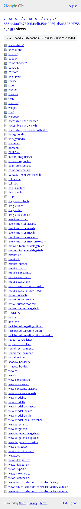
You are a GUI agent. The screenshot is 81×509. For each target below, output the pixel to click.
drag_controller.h (18, 201)
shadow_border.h (18, 366)
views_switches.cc (19, 473)
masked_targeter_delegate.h (25, 250)
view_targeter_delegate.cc (24, 433)
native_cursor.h (17, 295)
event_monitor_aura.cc (22, 223)
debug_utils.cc (16, 188)
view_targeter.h (17, 429)
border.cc (14, 143)
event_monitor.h (18, 219)
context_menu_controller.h (24, 174)
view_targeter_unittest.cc (23, 442)
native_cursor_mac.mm (22, 304)
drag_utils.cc (15, 206)
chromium (12, 18)
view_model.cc (17, 397)
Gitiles (22, 503)
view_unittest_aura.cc (21, 451)
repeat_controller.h (19, 344)
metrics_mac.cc (17, 268)
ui (11, 29)
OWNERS (14, 313)
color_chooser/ (17, 63)
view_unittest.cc (18, 446)
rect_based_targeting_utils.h (25, 330)
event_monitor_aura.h (21, 228)
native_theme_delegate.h (23, 308)
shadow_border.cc (19, 362)
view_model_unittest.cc (22, 406)
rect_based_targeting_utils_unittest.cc (30, 335)
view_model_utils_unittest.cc (25, 420)
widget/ (13, 107)
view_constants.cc (19, 380)
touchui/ (13, 103)
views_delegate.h (18, 464)
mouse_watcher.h (19, 281)
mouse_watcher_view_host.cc (26, 286)
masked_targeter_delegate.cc (26, 246)
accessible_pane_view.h (22, 125)
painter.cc (14, 317)
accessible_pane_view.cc (23, 121)
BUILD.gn (14, 152)
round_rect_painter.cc (21, 348)
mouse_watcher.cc (19, 277)
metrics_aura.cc (17, 264)
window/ (13, 116)
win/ (11, 112)
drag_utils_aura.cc (19, 215)
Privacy (33, 503)
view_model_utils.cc (20, 411)
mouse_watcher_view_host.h (25, 290)
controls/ (13, 67)
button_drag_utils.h (19, 161)
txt (65, 503)
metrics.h (14, 259)
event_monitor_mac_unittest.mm (28, 241)
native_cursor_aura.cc (21, 299)
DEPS (11, 197)
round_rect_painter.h (20, 353)
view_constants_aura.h (22, 393)
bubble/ (13, 54)
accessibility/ (16, 45)
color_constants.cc (19, 165)
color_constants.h (19, 170)
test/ (11, 99)
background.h (16, 139)
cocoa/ (12, 58)
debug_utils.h (16, 192)
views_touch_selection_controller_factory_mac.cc (38, 491)
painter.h (13, 322)
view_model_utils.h (19, 415)
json (74, 503)
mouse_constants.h (20, 272)
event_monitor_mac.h (21, 232)
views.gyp (14, 455)
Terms (43, 503)
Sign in (73, 6)
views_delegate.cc (19, 460)
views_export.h (17, 469)
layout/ (12, 90)
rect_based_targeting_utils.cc (25, 326)
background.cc (17, 134)
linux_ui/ (13, 94)
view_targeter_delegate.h (23, 437)
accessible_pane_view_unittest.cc (28, 130)
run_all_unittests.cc (19, 357)
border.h (13, 148)
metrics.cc (14, 255)
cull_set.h (13, 183)
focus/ (12, 81)
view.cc (12, 371)
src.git (49, 18)
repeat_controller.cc (20, 339)
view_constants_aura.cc (22, 388)
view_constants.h (18, 384)
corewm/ (13, 72)
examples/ (14, 76)
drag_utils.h (15, 210)
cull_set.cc (14, 179)
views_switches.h (18, 478)
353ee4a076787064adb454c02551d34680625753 (42, 23)
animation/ (15, 50)
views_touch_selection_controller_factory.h (34, 482)
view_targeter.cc (18, 424)
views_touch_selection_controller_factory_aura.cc (38, 487)
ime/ (11, 85)
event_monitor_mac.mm (23, 237)
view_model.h (16, 402)
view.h (12, 375)
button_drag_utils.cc (20, 157)
